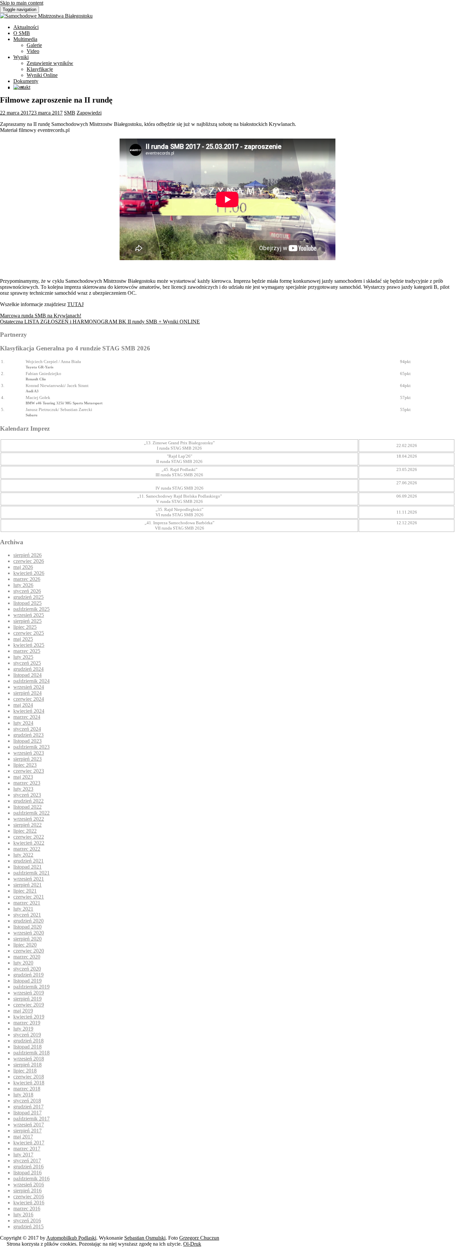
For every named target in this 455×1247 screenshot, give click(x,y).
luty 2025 (23, 657)
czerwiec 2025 (28, 633)
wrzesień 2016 (28, 1184)
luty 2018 (23, 1094)
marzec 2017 (26, 1148)
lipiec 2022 (25, 831)
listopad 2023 (27, 741)
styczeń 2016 (27, 1220)
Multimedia (25, 39)
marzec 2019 (26, 1023)
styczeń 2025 (27, 663)
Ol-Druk (192, 1244)
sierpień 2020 (27, 939)
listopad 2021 (27, 867)
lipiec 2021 (25, 891)
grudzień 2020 (28, 921)
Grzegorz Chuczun (199, 1238)
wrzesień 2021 (28, 879)
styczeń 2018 (27, 1100)
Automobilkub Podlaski (71, 1238)
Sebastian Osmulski (145, 1238)
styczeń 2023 (27, 795)
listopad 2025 (27, 603)
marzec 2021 (26, 903)
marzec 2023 (26, 783)
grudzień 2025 (28, 597)
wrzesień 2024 (28, 687)
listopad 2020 (27, 927)
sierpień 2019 (27, 999)
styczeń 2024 (27, 729)
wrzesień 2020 (28, 933)
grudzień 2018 (28, 1040)
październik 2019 (31, 987)
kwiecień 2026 (28, 573)
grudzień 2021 (28, 861)
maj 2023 (23, 777)
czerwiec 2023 (28, 771)
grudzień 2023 (28, 735)
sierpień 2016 (27, 1190)
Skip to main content (21, 3)
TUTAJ (75, 304)
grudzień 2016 (28, 1166)
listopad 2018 (27, 1046)
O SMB (21, 33)
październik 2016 (31, 1178)
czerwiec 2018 (28, 1076)
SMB (69, 113)
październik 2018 (31, 1052)
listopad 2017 (27, 1112)
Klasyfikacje (40, 69)
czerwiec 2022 (28, 837)
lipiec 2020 (25, 945)
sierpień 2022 (27, 825)
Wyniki (21, 57)
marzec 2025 (26, 651)
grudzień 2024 (28, 669)
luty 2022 (23, 855)
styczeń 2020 (27, 969)
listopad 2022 (27, 807)
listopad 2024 (27, 675)
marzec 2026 (26, 579)
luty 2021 (23, 909)
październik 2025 (31, 609)
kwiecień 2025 (28, 645)
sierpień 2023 (27, 759)
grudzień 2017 (28, 1106)
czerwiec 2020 (28, 951)
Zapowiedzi (89, 113)
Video (33, 51)
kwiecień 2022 (28, 843)
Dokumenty (25, 81)
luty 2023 (23, 789)
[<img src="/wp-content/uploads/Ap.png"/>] (16, 88)
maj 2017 (23, 1136)
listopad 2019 (27, 981)
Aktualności (26, 27)
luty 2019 (23, 1029)
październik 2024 (31, 681)
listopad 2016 (27, 1172)
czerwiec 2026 (28, 561)
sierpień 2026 (27, 555)
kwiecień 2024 (28, 711)
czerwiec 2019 (28, 1005)
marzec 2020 (26, 957)
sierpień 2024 (27, 693)
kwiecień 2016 (28, 1202)
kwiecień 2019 (28, 1017)
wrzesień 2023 (28, 753)
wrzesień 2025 (28, 615)
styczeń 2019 (27, 1035)
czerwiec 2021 (28, 897)
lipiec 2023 (25, 765)
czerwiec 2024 (28, 699)
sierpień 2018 (27, 1064)
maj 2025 (23, 639)
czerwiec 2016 (28, 1196)
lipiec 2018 (25, 1070)
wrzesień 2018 (28, 1058)
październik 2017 (31, 1118)
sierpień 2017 (27, 1130)
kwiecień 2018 (28, 1082)
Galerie (34, 45)
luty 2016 (23, 1214)
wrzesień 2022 (28, 819)
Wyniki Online (42, 75)
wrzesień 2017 (28, 1124)
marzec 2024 (26, 717)
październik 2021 (31, 873)
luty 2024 (23, 723)
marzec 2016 (26, 1208)
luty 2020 (23, 963)
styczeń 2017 (27, 1160)
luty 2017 (23, 1154)
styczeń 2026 (27, 591)
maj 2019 (23, 1011)
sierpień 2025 (27, 621)
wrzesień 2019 (28, 993)
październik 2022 (31, 813)
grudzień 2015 (28, 1226)
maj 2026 (23, 567)
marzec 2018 (26, 1088)
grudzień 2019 (28, 975)
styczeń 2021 (27, 915)
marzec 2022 (26, 849)
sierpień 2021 (27, 885)
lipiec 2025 (25, 627)
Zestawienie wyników (50, 63)
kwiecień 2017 (28, 1142)
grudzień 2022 (28, 801)
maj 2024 (23, 705)
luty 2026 (23, 585)
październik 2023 (31, 747)
